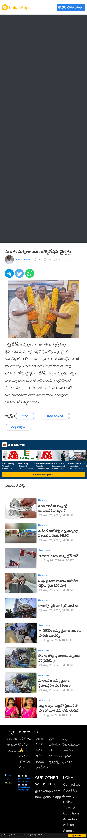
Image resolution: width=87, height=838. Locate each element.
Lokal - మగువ (40, 741)
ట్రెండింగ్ (24, 744)
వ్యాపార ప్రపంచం (67, 759)
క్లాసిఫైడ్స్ (54, 762)
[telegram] (10, 274)
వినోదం (40, 750)
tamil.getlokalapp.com (51, 797)
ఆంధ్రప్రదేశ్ (18, 20)
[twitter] (20, 274)
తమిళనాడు (13, 751)
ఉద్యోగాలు (25, 738)
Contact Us (71, 784)
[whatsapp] (30, 274)
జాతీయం (54, 744)
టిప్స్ (21, 767)
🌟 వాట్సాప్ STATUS (25, 756)
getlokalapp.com (47, 791)
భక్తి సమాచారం (55, 753)
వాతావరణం (69, 750)
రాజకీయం (42, 767)
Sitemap (69, 831)
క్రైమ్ (51, 738)
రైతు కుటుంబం (71, 744)
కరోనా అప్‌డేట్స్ (40, 759)
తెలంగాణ (17, 29)
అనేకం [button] (15, 237)
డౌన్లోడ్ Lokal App (77, 835)
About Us (70, 790)
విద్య (64, 738)
